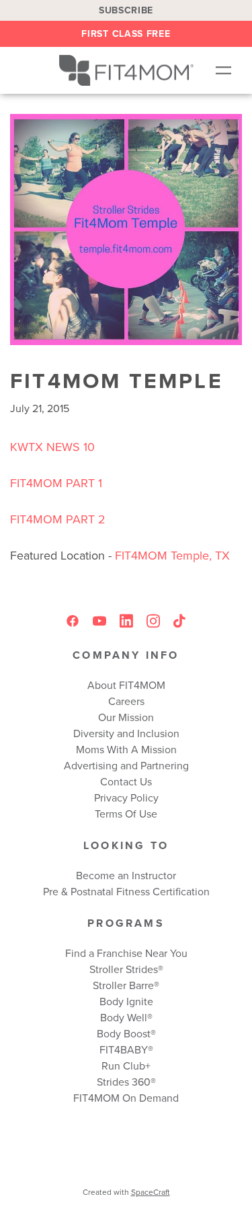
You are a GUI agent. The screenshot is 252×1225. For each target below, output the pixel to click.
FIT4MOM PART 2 (58, 519)
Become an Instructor (126, 875)
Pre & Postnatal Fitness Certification (126, 891)
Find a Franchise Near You (126, 953)
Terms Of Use (126, 813)
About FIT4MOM (126, 685)
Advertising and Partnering (126, 765)
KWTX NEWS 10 (52, 446)
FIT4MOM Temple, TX (171, 555)
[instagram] (153, 621)
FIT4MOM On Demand (126, 1097)
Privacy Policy (126, 797)
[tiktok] (180, 621)
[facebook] (72, 621)
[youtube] (99, 621)
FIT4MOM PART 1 (56, 482)
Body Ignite (126, 1001)
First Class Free (125, 33)
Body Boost (124, 1033)
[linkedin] (126, 621)
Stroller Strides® (126, 969)
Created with (126, 1192)
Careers (126, 701)
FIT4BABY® (126, 1049)
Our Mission (126, 717)
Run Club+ (126, 1065)
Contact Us (126, 781)
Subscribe (126, 10)
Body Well (123, 1017)
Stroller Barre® (126, 985)
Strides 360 (124, 1081)
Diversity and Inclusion (126, 733)
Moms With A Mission (126, 749)
